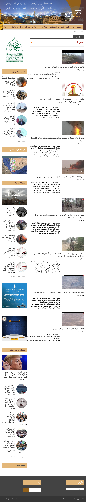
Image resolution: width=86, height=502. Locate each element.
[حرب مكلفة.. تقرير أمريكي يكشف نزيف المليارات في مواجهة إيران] (21, 403)
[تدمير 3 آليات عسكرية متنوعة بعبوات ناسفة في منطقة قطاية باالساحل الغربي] (73, 128)
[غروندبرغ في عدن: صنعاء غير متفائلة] (21, 239)
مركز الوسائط (17, 27)
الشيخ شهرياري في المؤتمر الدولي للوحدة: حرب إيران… (8, 132)
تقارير (34, 27)
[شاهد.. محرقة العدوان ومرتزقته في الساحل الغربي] (73, 57)
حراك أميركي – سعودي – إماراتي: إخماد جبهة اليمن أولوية (8, 224)
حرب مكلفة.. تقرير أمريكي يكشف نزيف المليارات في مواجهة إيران (9, 402)
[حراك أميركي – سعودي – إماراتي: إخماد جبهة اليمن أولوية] (21, 225)
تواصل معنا (21, 465)
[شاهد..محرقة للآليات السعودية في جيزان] (73, 319)
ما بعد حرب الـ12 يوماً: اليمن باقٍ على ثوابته (9, 211)
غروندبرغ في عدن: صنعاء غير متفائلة (8, 237)
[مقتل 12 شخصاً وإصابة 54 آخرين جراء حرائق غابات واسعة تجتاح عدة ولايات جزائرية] (21, 82)
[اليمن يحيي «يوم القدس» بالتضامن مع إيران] (21, 433)
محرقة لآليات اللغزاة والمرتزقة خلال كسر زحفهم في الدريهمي (60, 177)
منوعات (27, 27)
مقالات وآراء (42, 27)
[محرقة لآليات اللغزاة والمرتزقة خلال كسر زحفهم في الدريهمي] (73, 167)
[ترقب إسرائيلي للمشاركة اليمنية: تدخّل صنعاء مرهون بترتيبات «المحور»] (21, 445)
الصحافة (53, 27)
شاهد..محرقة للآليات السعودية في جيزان (68, 329)
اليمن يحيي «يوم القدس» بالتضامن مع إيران (9, 431)
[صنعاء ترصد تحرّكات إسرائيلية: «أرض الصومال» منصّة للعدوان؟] (21, 417)
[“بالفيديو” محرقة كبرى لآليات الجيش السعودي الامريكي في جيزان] (73, 282)
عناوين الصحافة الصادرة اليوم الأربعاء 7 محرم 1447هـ (8, 252)
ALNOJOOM (13, 499)
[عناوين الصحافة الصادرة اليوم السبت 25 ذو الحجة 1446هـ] (21, 267)
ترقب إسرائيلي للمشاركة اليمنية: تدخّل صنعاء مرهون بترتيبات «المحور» (8, 446)
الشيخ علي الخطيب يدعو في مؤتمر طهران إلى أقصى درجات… (8, 107)
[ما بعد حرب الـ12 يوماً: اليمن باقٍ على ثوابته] (21, 212)
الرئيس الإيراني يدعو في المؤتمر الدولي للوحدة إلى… (9, 120)
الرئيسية (80, 27)
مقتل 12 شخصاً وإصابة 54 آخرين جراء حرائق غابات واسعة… (8, 82)
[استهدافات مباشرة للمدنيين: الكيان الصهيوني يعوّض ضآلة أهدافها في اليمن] (14, 196)
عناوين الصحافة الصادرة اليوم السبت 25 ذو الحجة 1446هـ (9, 266)
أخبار (73, 27)
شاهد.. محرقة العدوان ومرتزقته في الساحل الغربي (64, 67)
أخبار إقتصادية (63, 27)
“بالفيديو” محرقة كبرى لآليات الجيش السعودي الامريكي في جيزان (59, 292)
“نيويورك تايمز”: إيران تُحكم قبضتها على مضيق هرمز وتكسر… (9, 388)
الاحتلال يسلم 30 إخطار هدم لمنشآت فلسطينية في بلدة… (9, 94)
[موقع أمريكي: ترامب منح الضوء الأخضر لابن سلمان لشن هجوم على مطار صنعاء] (14, 362)
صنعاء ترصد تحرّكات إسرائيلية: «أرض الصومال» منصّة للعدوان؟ (8, 417)
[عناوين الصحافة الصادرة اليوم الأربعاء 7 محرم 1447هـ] (21, 252)
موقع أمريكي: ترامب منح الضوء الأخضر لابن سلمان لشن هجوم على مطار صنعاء (15, 375)
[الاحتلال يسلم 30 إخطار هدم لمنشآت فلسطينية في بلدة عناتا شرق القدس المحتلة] (21, 95)
